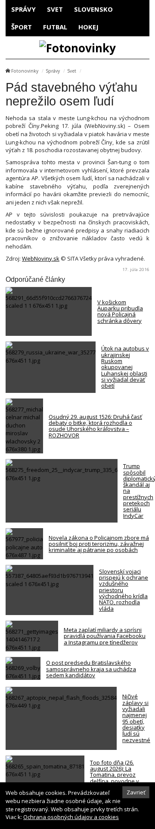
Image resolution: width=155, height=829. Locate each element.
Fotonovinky (24, 71)
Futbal (55, 26)
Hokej (88, 26)
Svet (55, 9)
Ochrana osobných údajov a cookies (71, 817)
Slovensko (93, 9)
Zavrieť (136, 792)
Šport (21, 26)
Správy (23, 9)
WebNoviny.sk (40, 258)
